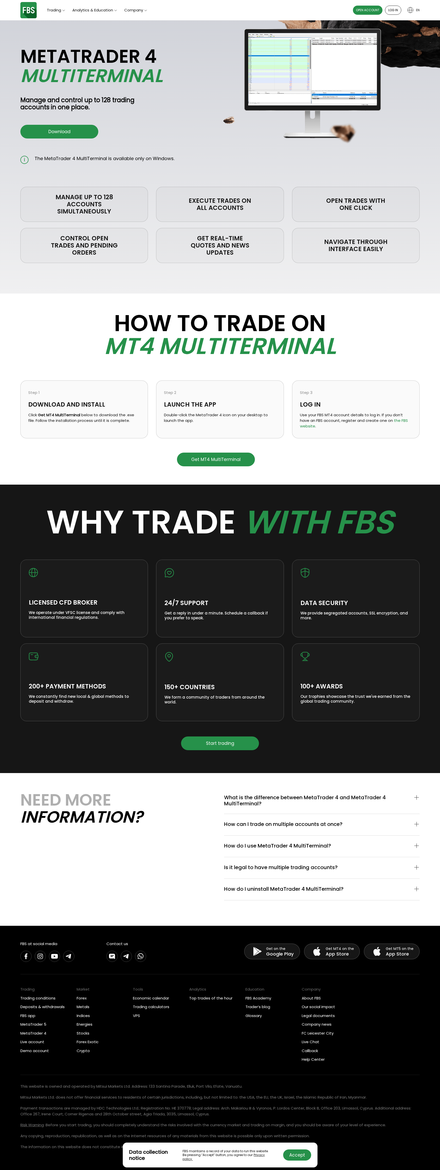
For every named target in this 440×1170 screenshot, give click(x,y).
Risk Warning (32, 1125)
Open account (367, 10)
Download (59, 132)
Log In (393, 10)
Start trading (220, 743)
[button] (322, 800)
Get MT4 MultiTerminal (216, 459)
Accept (297, 1155)
